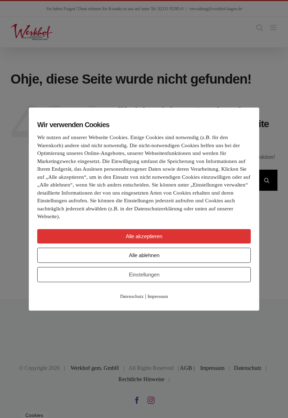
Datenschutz (132, 296)
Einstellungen (144, 274)
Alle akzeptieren (144, 236)
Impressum (158, 296)
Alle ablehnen (144, 255)
